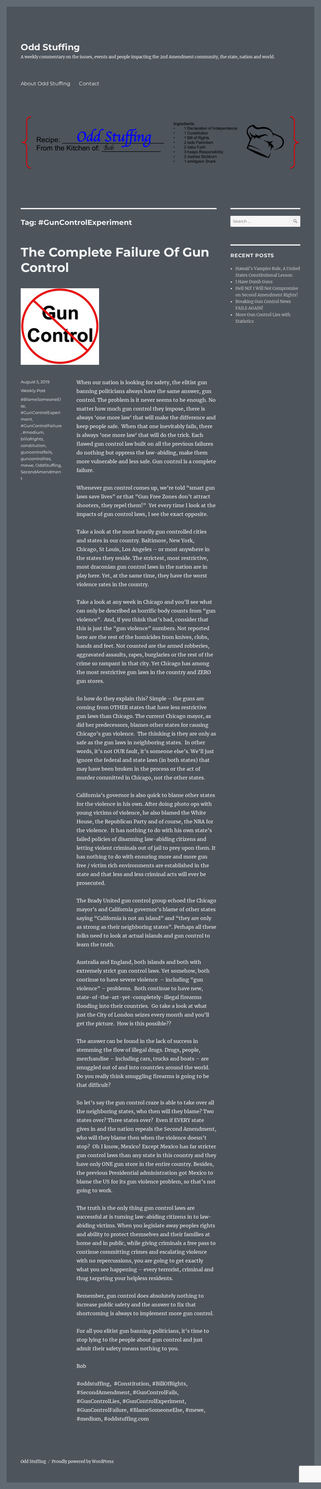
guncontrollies (35, 458)
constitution (33, 445)
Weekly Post (33, 390)
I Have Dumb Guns (254, 282)
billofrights (32, 438)
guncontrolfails (36, 452)
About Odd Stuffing (45, 84)
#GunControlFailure (41, 425)
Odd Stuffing (50, 47)
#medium (33, 432)
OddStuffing (48, 465)
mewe (27, 465)
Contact (89, 84)
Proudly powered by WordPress (83, 1461)
